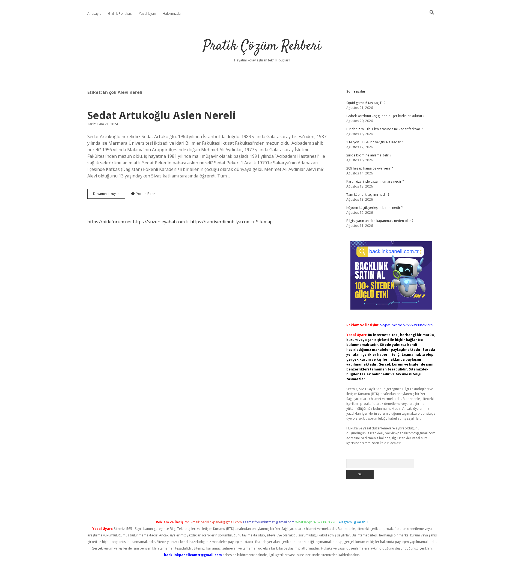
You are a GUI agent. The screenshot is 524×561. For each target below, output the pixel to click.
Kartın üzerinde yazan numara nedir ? (375, 181)
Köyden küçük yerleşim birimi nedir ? (374, 207)
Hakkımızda (172, 13)
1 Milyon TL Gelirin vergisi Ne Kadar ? (374, 142)
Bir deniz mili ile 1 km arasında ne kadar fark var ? (384, 129)
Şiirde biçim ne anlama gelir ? (368, 155)
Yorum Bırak (145, 193)
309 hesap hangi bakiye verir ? (369, 168)
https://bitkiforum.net (109, 222)
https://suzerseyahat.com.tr (161, 222)
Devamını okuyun (109, 195)
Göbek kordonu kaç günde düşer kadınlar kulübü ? (385, 116)
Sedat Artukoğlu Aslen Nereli (161, 115)
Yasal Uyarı (147, 13)
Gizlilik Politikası (120, 13)
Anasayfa (94, 13)
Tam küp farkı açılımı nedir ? (367, 194)
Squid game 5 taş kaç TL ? (365, 102)
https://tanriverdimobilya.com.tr (222, 222)
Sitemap (264, 222)
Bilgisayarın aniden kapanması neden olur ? (379, 220)
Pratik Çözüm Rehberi (262, 46)
